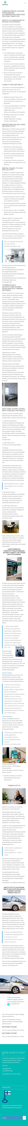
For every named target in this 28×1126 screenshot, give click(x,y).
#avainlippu (17, 1107)
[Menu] (25, 3)
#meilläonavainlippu (8, 1107)
